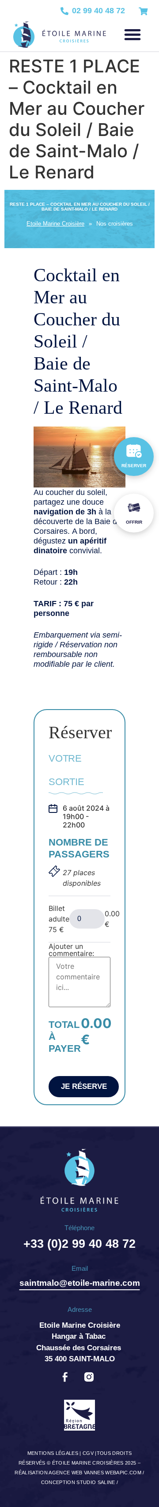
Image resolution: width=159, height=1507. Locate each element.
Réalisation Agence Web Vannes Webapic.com (78, 1472)
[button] (132, 34)
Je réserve (84, 1086)
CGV (88, 1453)
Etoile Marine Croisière (55, 223)
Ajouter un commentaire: (71, 950)
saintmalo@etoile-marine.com (79, 1283)
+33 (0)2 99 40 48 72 (79, 1243)
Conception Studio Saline (78, 1482)
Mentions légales (52, 1453)
